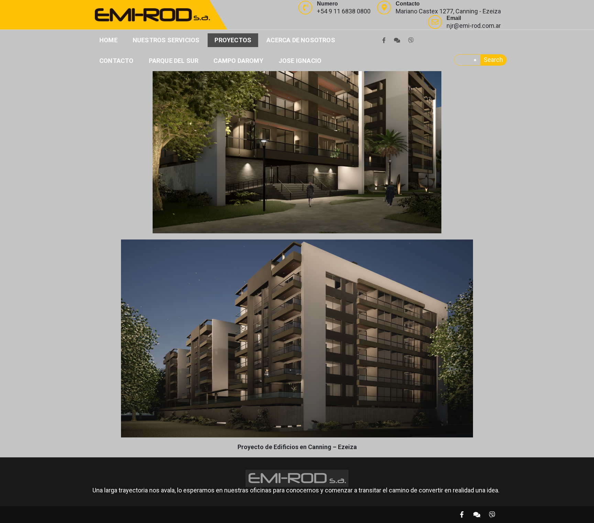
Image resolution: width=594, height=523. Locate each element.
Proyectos (232, 40)
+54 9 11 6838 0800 (344, 11)
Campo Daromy (238, 60)
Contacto (116, 60)
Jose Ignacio (299, 60)
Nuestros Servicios (166, 40)
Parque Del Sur (174, 60)
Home (108, 40)
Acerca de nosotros (300, 40)
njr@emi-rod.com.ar (474, 25)
